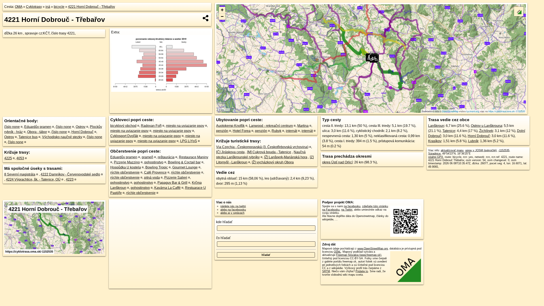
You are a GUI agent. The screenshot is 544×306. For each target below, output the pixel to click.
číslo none (12, 127)
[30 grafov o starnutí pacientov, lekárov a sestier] (161, 90)
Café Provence (155, 172)
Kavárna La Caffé (167, 188)
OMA (18, 6)
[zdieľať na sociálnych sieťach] (206, 18)
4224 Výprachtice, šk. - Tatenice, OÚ (33, 179)
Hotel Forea (242, 131)
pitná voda (152, 177)
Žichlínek (486, 131)
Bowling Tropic (156, 167)
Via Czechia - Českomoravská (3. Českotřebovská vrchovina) (262, 147)
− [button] (222, 16)
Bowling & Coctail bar (184, 162)
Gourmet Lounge (185, 167)
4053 (20, 158)
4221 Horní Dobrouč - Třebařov (91, 6)
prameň (147, 157)
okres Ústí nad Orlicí (337, 162)
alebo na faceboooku (233, 209)
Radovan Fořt (151, 126)
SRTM (326, 271)
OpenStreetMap (450, 111)
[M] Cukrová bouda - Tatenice (269, 152)
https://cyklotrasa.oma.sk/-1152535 (506, 111)
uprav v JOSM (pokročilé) (481, 150)
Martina (303, 126)
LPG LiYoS (188, 141)
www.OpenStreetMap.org (372, 248)
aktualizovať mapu (452, 150)
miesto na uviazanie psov (185, 126)
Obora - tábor (37, 132)
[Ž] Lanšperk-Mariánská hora (285, 157)
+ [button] (222, 10)
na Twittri (346, 209)
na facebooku (352, 206)
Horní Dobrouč (82, 132)
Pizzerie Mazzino (127, 162)
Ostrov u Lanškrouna (486, 126)
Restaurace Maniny (193, 157)
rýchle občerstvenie (125, 172)
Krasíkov (434, 141)
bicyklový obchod (123, 126)
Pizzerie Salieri (175, 177)
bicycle (59, 6)
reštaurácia (166, 157)
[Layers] (518, 11)
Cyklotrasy (34, 6)
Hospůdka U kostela (125, 167)
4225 (8, 158)
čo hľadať (223, 238)
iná (47, 6)
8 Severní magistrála (19, 174)
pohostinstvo (153, 162)
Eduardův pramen (37, 127)
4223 (70, 179)
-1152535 (503, 150)
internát (291, 131)
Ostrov (80, 127)
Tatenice (448, 131)
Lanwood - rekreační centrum (271, 126)
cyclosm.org (472, 111)
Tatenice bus (28, 137)
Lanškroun (436, 126)
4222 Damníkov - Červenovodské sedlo (70, 174)
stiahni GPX (435, 157)
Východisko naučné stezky (62, 137)
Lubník (473, 141)
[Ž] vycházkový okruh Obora (273, 162)
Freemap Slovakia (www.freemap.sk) (358, 254)
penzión (222, 131)
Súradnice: (434, 153)
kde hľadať (224, 222)
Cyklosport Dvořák (124, 136)
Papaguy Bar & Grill (172, 182)
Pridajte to (362, 271)
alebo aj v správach (232, 212)
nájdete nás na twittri (233, 206)
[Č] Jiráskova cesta (230, 152)
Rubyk (276, 131)
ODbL (337, 251)
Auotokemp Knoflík (230, 126)
